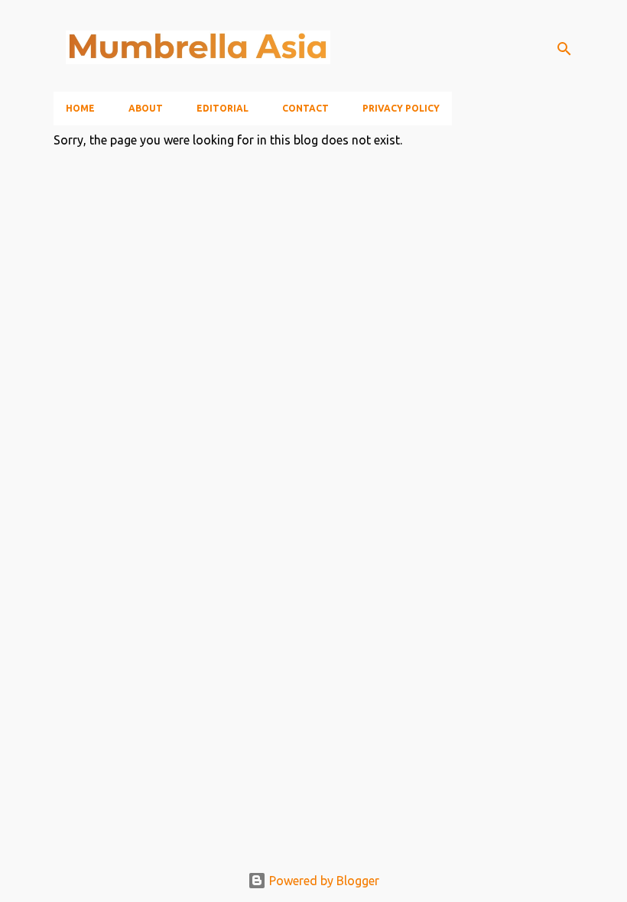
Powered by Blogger (322, 880)
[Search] (564, 49)
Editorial (223, 108)
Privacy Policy (401, 108)
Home (80, 108)
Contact (305, 108)
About (145, 108)
